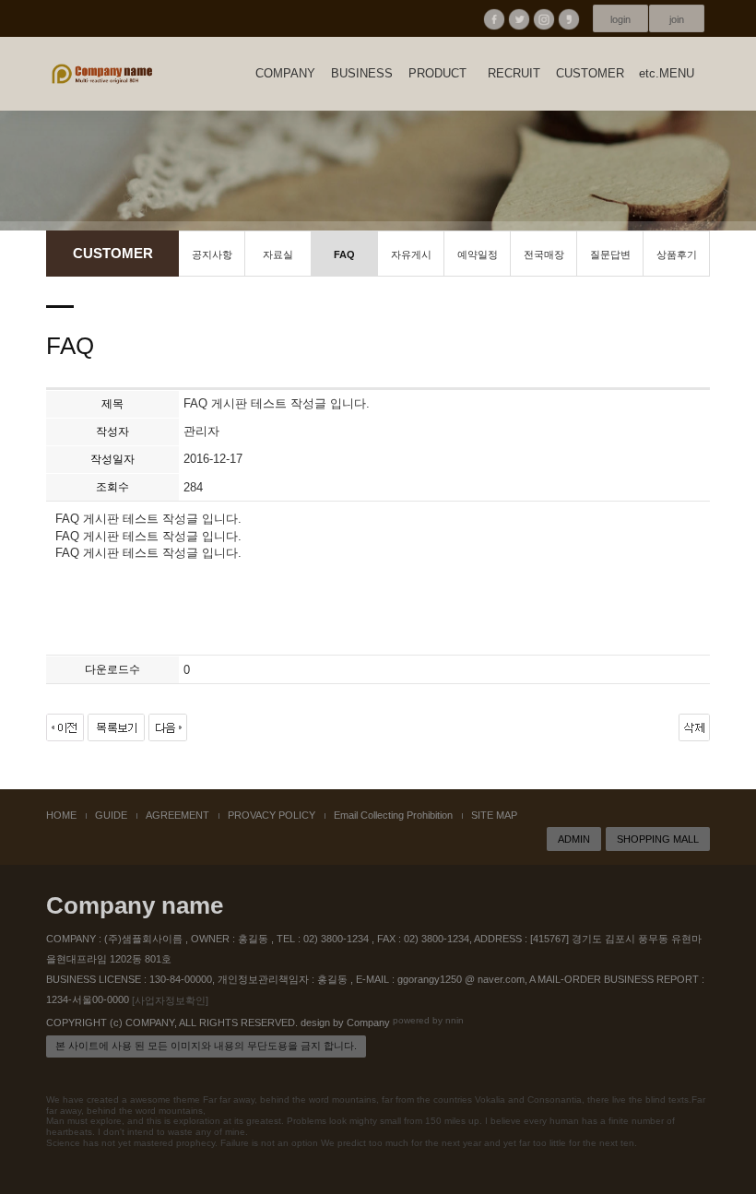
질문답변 (610, 254)
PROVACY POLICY (271, 815)
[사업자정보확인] (170, 1000)
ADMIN (574, 839)
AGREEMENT (177, 815)
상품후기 (676, 254)
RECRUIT (514, 73)
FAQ (344, 254)
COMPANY (285, 73)
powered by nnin (428, 1020)
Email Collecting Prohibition (393, 815)
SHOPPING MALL (658, 839)
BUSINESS (362, 73)
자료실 (278, 254)
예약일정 (477, 254)
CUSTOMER (590, 73)
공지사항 (212, 254)
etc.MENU (666, 73)
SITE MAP (494, 815)
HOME (61, 815)
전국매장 (544, 254)
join (676, 19)
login (620, 19)
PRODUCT (437, 73)
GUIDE (111, 815)
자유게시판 (411, 263)
